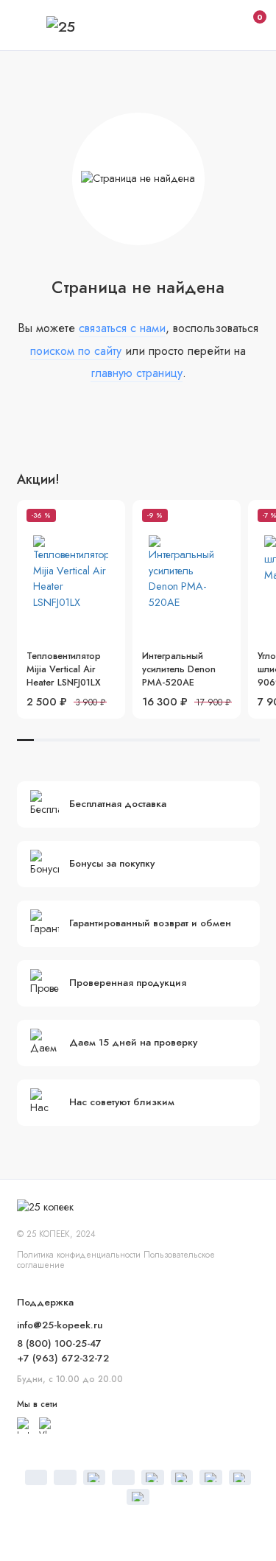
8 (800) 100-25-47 (59, 1343)
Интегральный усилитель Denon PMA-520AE (179, 669)
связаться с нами (122, 328)
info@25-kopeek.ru (59, 1325)
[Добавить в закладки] (108, 517)
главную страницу (137, 372)
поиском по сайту (75, 350)
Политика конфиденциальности (79, 1254)
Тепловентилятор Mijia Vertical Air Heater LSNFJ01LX (63, 669)
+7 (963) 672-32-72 (63, 1358)
